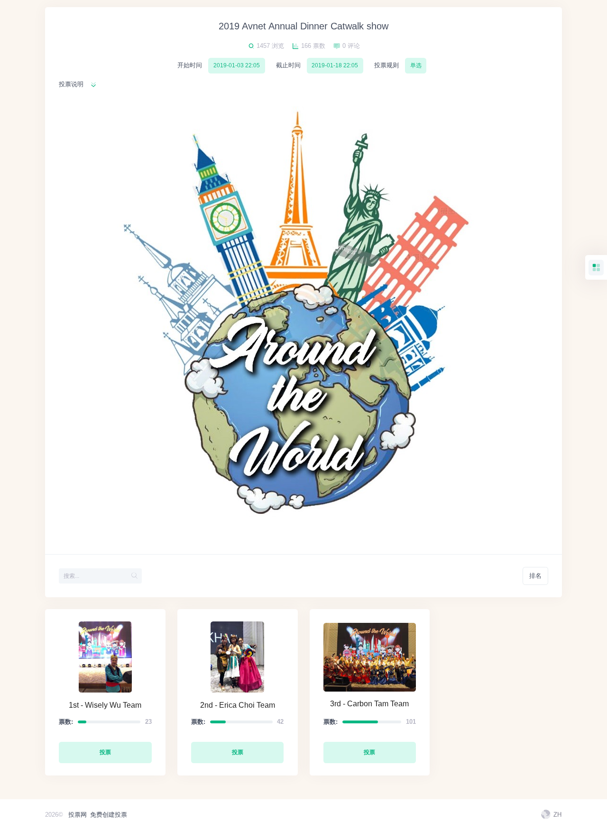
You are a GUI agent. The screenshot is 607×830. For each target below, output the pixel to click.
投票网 (77, 814)
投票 (105, 752)
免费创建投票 (108, 814)
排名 (535, 575)
